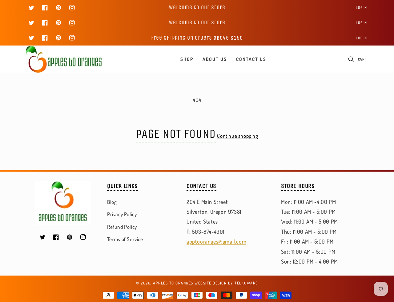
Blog (112, 202)
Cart (362, 59)
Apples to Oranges (173, 282)
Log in (361, 7)
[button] (351, 59)
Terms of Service (125, 239)
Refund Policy (122, 227)
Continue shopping (237, 136)
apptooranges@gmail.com (216, 241)
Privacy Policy (122, 214)
